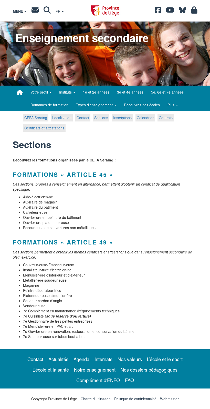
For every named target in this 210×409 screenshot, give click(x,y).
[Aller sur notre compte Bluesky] (182, 11)
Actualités (58, 359)
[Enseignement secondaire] (20, 92)
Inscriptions (122, 117)
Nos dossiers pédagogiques (149, 369)
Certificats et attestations (44, 127)
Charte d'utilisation (96, 398)
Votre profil (39, 92)
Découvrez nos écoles (142, 104)
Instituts (66, 92)
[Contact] (35, 11)
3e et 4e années (130, 92)
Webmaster (169, 398)
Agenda (81, 359)
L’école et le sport (165, 359)
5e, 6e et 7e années (167, 92)
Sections (101, 117)
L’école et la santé (51, 369)
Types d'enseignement (95, 104)
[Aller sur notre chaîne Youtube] (170, 11)
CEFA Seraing (35, 117)
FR (58, 11)
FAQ (129, 380)
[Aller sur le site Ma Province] (194, 11)
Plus (171, 104)
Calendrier (145, 117)
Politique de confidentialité (135, 398)
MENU (18, 11)
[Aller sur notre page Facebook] (158, 11)
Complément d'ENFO (98, 380)
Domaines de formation (49, 104)
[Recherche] (47, 11)
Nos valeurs (130, 359)
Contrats (166, 117)
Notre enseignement (95, 369)
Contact (83, 117)
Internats (103, 359)
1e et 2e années (96, 92)
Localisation (61, 117)
